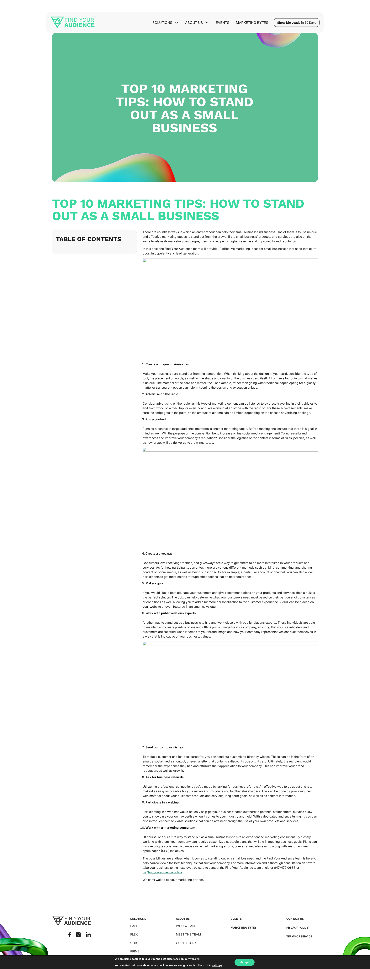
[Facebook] (69, 934)
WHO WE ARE (186, 926)
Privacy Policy (297, 927)
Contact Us (295, 918)
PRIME (135, 951)
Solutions (138, 918)
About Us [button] (194, 23)
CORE (134, 943)
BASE (134, 926)
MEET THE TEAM (188, 934)
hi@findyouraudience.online (162, 872)
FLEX (134, 934)
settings (217, 965)
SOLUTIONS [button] (162, 23)
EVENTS (236, 918)
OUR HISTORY (186, 943)
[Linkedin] (88, 934)
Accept (244, 962)
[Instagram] (78, 934)
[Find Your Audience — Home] (72, 22)
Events (222, 23)
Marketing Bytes (252, 23)
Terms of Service (299, 936)
